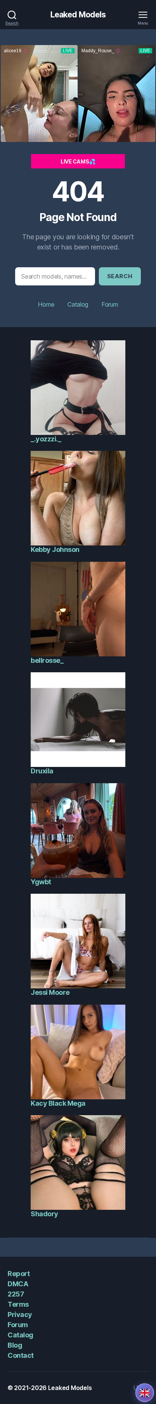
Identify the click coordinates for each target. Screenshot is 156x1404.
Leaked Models (78, 15)
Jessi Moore (50, 992)
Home (46, 304)
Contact (21, 1355)
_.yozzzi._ (46, 439)
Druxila (42, 771)
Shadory (44, 1214)
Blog (15, 1345)
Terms (18, 1304)
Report (19, 1274)
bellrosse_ (47, 660)
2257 (16, 1294)
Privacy (20, 1314)
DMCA (18, 1284)
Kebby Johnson (55, 549)
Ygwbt (41, 882)
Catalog (77, 304)
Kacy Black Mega (58, 1103)
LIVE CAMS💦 (78, 161)
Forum (109, 304)
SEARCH (120, 276)
